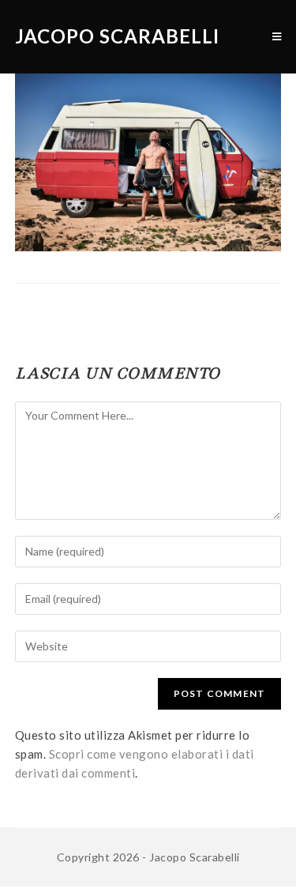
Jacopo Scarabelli (117, 35)
